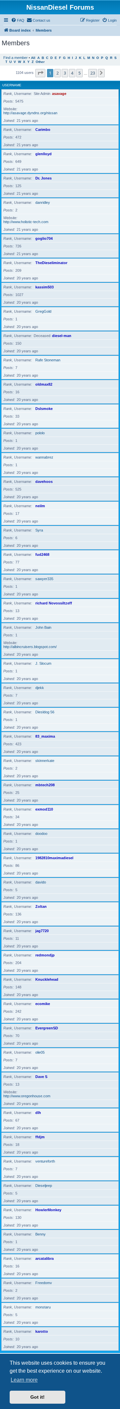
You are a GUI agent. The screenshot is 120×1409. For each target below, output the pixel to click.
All (33, 58)
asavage (59, 94)
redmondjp (45, 955)
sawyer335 (44, 579)
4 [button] (72, 73)
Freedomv (43, 1283)
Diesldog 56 (44, 712)
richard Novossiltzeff (53, 603)
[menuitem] (17, 20)
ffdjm (40, 1137)
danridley (42, 202)
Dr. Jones (43, 178)
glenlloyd (43, 154)
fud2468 (42, 554)
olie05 (40, 1052)
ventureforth (45, 1161)
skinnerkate (44, 761)
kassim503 (44, 287)
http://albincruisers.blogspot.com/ (30, 647)
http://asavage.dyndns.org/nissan (30, 113)
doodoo (41, 834)
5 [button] (79, 73)
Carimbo (42, 130)
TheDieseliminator (51, 263)
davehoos (44, 482)
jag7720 (42, 931)
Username (11, 85)
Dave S (41, 1077)
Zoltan (41, 906)
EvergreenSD (46, 1028)
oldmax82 (43, 384)
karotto (41, 1331)
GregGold (43, 311)
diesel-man (61, 336)
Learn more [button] (24, 1380)
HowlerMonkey (48, 1210)
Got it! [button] (37, 1397)
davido (40, 882)
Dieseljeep (43, 1186)
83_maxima (45, 736)
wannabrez (44, 457)
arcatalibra (44, 1258)
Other (40, 62)
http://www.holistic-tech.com (25, 222)
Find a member (15, 58)
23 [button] (92, 73)
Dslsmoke (44, 409)
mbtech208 (45, 785)
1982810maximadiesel (54, 858)
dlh (38, 1113)
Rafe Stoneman (47, 360)
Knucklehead (46, 979)
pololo (40, 433)
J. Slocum (43, 663)
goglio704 (44, 238)
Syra (39, 530)
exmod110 (44, 809)
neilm (40, 506)
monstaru (43, 1307)
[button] (40, 73)
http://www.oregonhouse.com (26, 1096)
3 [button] (65, 73)
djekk (39, 688)
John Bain (43, 627)
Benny (40, 1234)
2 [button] (57, 73)
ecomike (42, 1004)
